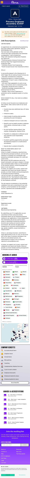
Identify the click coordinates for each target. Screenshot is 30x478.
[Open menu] (2, 2)
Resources (18, 449)
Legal (2, 460)
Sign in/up (18, 451)
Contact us (4, 451)
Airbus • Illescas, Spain (15, 19)
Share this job (24, 6)
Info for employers (5, 456)
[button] (25, 326)
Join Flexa (3, 458)
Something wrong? (24, 40)
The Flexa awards (20, 454)
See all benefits (15, 382)
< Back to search (6, 6)
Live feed (3, 462)
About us (3, 449)
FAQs (2, 454)
